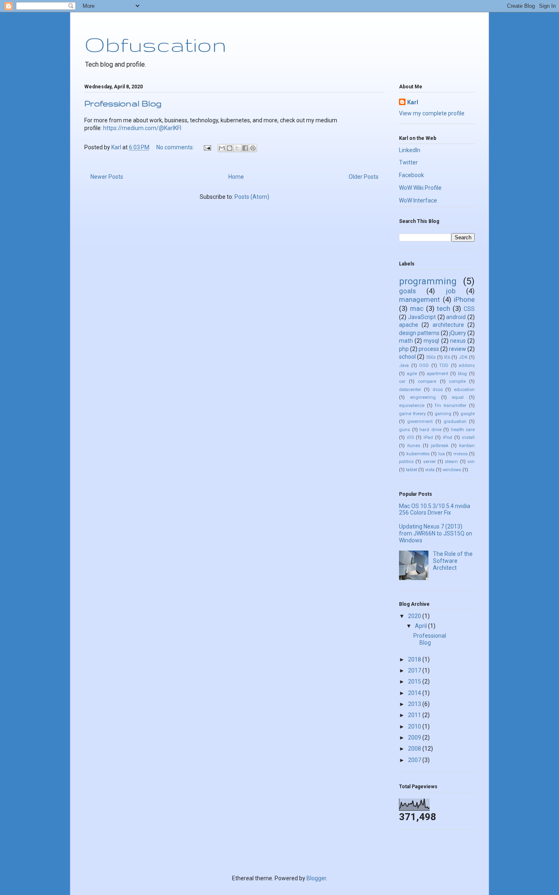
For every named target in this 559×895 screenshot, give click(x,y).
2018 (415, 659)
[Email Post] (206, 147)
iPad (428, 437)
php (404, 349)
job (450, 291)
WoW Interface (418, 200)
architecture (448, 325)
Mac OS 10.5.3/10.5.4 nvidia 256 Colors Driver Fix (434, 509)
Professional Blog (123, 103)
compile (457, 381)
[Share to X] (237, 148)
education (464, 389)
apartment (437, 373)
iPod (447, 437)
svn (471, 461)
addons (467, 365)
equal (458, 397)
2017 (415, 670)
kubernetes (418, 453)
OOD (424, 365)
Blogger (316, 878)
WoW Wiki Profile (420, 187)
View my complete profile (431, 113)
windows (452, 469)
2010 (415, 726)
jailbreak (440, 445)
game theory (412, 413)
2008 (415, 748)
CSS (469, 309)
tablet (411, 469)
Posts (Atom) (251, 196)
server (429, 461)
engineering (423, 397)
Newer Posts (106, 176)
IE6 (447, 357)
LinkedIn (409, 150)
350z (431, 357)
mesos (460, 453)
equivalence (411, 405)
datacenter (410, 389)
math (406, 340)
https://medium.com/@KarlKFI (142, 128)
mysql (431, 340)
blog (462, 373)
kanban (467, 445)
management (419, 299)
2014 (415, 693)
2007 (415, 760)
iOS (410, 437)
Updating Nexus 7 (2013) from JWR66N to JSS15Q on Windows (435, 533)
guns (404, 429)
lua (441, 453)
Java (404, 365)
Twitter (408, 162)
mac (417, 308)
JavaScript (422, 317)
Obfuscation (155, 44)
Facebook (411, 175)
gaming (443, 413)
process (429, 349)
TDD (444, 365)
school (407, 356)
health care (463, 429)
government (420, 421)
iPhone (464, 299)
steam (451, 461)
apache (408, 325)
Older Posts (364, 176)
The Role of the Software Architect (453, 561)
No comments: (175, 147)
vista (430, 469)
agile (412, 373)
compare (427, 381)
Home (236, 176)
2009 (415, 737)
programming (428, 281)
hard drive (430, 429)
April (421, 626)
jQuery (457, 333)
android (456, 317)
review (457, 349)
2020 (415, 616)
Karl (412, 102)
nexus (458, 340)
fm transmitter (451, 405)
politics (406, 461)
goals (407, 291)
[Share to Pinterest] (253, 148)
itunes (413, 445)
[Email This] (222, 148)
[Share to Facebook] (245, 148)
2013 (415, 704)
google (467, 413)
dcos (438, 389)
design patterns (419, 333)
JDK (463, 357)
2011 (415, 715)
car (402, 381)
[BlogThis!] (229, 148)
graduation (455, 421)
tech (443, 308)
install (468, 437)
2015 (415, 681)
